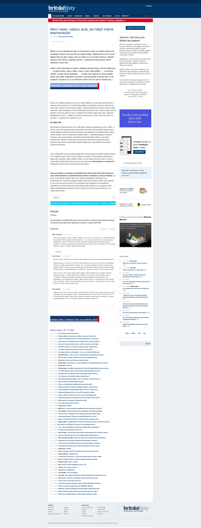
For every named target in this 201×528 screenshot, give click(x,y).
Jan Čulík (61, 475)
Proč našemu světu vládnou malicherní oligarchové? (74, 376)
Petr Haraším (56, 289)
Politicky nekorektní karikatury (135, 218)
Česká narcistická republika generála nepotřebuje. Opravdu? (84, 408)
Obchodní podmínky (87, 516)
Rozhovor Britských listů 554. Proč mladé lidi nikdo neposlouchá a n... (79, 435)
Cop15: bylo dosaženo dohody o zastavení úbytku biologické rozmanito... (79, 483)
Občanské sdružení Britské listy (68, 523)
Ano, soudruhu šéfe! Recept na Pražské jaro (136, 289)
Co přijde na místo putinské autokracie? (70, 430)
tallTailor (69, 406)
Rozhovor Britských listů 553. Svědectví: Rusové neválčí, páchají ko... (78, 451)
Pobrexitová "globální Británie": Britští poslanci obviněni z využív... (78, 494)
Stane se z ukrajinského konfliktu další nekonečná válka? (75, 384)
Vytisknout (56, 197)
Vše (144, 333)
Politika (66, 509)
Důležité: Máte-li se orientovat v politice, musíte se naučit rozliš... (77, 336)
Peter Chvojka (62, 432)
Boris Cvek (61, 360)
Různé (66, 514)
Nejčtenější (124, 256)
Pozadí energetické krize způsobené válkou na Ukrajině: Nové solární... (79, 398)
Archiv (69, 16)
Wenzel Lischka (63, 462)
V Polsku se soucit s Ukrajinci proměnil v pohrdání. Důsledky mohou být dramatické (135, 297)
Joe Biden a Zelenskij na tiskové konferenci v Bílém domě (75, 349)
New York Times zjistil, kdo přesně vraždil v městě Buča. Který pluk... (78, 344)
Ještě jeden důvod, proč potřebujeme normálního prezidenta (84, 411)
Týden (127, 333)
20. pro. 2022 (68, 234)
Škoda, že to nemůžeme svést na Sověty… (135, 264)
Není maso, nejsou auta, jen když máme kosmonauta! (90, 438)
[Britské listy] (74, 86)
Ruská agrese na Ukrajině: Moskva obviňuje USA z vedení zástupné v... (79, 341)
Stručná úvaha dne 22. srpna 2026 (134, 270)
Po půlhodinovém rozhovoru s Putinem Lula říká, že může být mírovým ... (89, 422)
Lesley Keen (62, 365)
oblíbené (112, 229)
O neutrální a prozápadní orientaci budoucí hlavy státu (82, 478)
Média (65, 511)
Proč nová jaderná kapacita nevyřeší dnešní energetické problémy (136, 318)
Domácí (66, 507)
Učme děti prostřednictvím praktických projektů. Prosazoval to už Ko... (86, 475)
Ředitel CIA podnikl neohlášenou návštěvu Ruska (135, 325)
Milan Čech (61, 408)
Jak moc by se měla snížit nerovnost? (69, 481)
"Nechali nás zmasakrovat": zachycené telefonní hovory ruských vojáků (79, 456)
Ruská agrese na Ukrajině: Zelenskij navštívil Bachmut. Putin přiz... (78, 440)
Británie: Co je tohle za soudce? (67, 467)
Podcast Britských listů (132, 163)
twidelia (69, 448)
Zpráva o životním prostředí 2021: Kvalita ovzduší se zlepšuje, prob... (78, 419)
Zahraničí (50, 507)
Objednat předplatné (135, 28)
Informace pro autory (103, 511)
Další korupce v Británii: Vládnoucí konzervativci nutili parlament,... (78, 357)
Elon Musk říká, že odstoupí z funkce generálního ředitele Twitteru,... (78, 373)
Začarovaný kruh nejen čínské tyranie (77, 360)
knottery (69, 365)
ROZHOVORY (79, 16)
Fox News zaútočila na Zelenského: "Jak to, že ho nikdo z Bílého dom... (79, 352)
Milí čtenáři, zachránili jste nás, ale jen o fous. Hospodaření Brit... (77, 424)
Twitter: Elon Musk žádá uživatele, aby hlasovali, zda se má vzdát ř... (78, 491)
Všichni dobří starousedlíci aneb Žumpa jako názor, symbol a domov (88, 432)
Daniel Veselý (62, 363)
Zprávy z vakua (73, 462)
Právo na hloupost (72, 473)
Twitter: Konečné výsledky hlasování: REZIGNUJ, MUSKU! (75, 486)
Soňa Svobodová (63, 454)
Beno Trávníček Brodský (65, 37)
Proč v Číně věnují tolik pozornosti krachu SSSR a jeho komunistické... (79, 427)
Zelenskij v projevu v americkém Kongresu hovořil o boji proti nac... (78, 347)
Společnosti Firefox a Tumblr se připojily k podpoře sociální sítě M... (78, 387)
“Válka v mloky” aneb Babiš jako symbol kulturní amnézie (86, 355)
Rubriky (96, 16)
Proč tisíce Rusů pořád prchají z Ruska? (136, 312)
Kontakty (84, 509)
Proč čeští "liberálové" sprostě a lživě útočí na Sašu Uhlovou (136, 282)
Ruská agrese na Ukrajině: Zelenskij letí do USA (72, 400)
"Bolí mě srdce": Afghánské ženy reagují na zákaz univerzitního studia (79, 414)
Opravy (84, 511)
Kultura (50, 511)
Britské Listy (136, 509)
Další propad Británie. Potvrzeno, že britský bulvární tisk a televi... (77, 416)
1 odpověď (58, 252)
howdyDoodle (71, 470)
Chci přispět (139, 152)
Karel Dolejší (62, 411)
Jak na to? (125, 175)
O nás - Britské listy (87, 507)
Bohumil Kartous (63, 355)
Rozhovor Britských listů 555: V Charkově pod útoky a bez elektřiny (78, 339)
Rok (139, 333)
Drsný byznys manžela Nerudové (68, 333)
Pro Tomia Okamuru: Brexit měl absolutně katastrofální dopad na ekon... (79, 371)
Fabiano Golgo (62, 368)
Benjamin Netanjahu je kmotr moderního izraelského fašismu (76, 392)
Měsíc (133, 333)
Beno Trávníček (57, 234)
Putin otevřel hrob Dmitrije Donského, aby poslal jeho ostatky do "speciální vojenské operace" (135, 306)
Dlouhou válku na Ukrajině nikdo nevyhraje (71, 382)
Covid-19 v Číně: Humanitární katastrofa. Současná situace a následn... (79, 443)
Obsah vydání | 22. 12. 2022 (62, 330)
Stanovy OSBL (101, 507)
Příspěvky (125, 16)
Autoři (117, 16)
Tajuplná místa (73, 454)
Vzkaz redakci (101, 509)
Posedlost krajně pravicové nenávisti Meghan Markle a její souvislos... (88, 368)
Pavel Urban (56, 256)
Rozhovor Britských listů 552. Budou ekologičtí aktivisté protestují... (78, 459)
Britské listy (62, 9)
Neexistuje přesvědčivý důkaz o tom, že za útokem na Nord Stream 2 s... (79, 379)
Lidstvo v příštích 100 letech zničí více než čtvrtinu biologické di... (77, 395)
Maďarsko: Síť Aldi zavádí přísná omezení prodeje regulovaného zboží (78, 489)
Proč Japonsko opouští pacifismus (68, 403)
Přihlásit (148, 6)
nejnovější (104, 229)
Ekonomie (51, 509)
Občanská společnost (54, 514)
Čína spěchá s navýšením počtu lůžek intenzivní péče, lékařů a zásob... (79, 446)
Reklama (84, 514)
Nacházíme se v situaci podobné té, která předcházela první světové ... (88, 363)
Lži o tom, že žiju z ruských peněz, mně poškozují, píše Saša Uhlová (134, 276)
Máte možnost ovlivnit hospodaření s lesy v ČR (72, 464)
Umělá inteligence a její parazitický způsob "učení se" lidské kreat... (78, 389)
